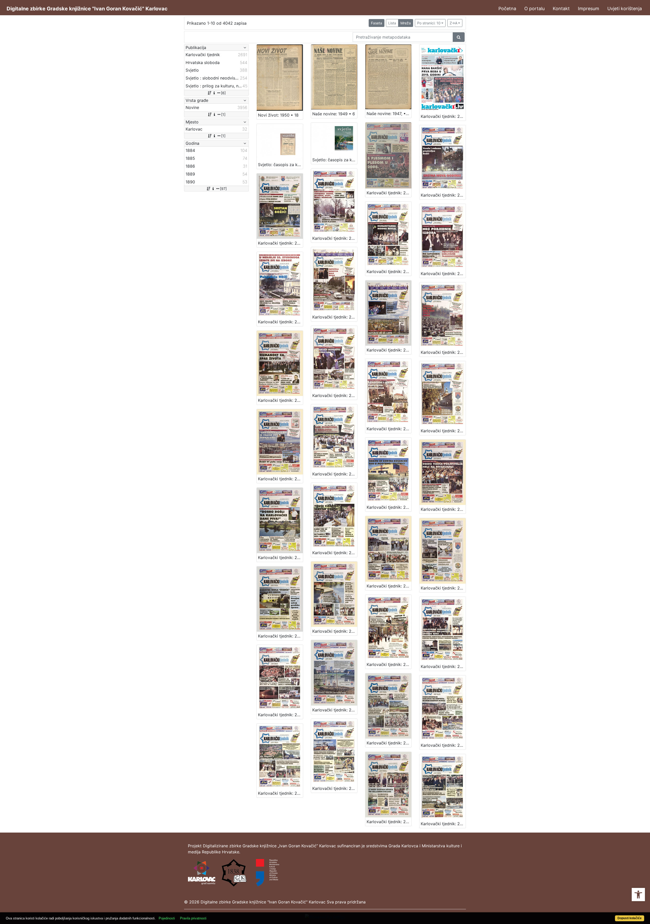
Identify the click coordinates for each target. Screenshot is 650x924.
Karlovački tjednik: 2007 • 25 (334, 709)
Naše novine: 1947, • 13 (389, 113)
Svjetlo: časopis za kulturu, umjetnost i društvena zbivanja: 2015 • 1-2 (280, 164)
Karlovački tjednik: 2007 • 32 (389, 585)
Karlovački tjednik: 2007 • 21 (334, 788)
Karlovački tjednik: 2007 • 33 (334, 552)
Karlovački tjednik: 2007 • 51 (280, 243)
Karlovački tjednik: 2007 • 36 (389, 507)
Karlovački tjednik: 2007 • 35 (443, 509)
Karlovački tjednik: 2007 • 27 (443, 666)
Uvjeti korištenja (624, 8)
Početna (507, 8)
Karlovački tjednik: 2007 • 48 (443, 273)
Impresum (588, 8)
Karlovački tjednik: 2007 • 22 (280, 793)
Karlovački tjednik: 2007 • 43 (280, 400)
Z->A (453, 23)
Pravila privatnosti (193, 918)
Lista (392, 23)
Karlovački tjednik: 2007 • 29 (334, 631)
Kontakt (561, 8)
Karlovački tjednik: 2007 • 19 (443, 823)
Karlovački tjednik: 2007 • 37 (334, 473)
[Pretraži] (459, 37)
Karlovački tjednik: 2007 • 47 (280, 321)
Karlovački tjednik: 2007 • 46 (334, 317)
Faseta (376, 23)
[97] (223, 188)
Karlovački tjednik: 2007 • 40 (443, 430)
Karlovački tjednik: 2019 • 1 (443, 116)
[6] (223, 93)
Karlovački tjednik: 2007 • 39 (280, 478)
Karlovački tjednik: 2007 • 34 (280, 557)
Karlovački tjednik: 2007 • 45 (389, 350)
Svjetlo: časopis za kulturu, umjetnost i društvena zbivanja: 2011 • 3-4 (334, 159)
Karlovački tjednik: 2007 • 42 (334, 395)
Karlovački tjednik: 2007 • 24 (389, 742)
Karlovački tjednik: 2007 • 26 (280, 714)
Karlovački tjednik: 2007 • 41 (389, 428)
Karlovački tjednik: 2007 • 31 (443, 588)
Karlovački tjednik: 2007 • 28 (389, 664)
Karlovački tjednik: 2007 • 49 (389, 271)
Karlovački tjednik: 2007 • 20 (389, 821)
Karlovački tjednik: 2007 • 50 (334, 238)
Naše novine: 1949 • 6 (333, 113)
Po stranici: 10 (429, 23)
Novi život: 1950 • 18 (278, 115)
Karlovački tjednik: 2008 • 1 (389, 192)
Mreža (405, 23)
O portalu (534, 8)
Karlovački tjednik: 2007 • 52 (443, 195)
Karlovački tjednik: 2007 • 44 (443, 352)
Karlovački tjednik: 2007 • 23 (443, 745)
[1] (223, 114)
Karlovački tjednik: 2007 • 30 (280, 636)
